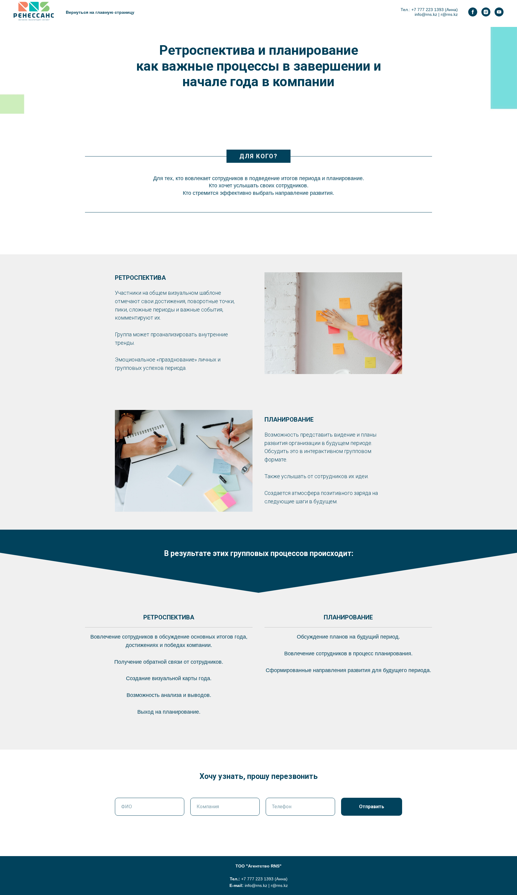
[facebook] (472, 11)
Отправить (371, 806)
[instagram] (485, 11)
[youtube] (499, 11)
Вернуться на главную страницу (100, 12)
